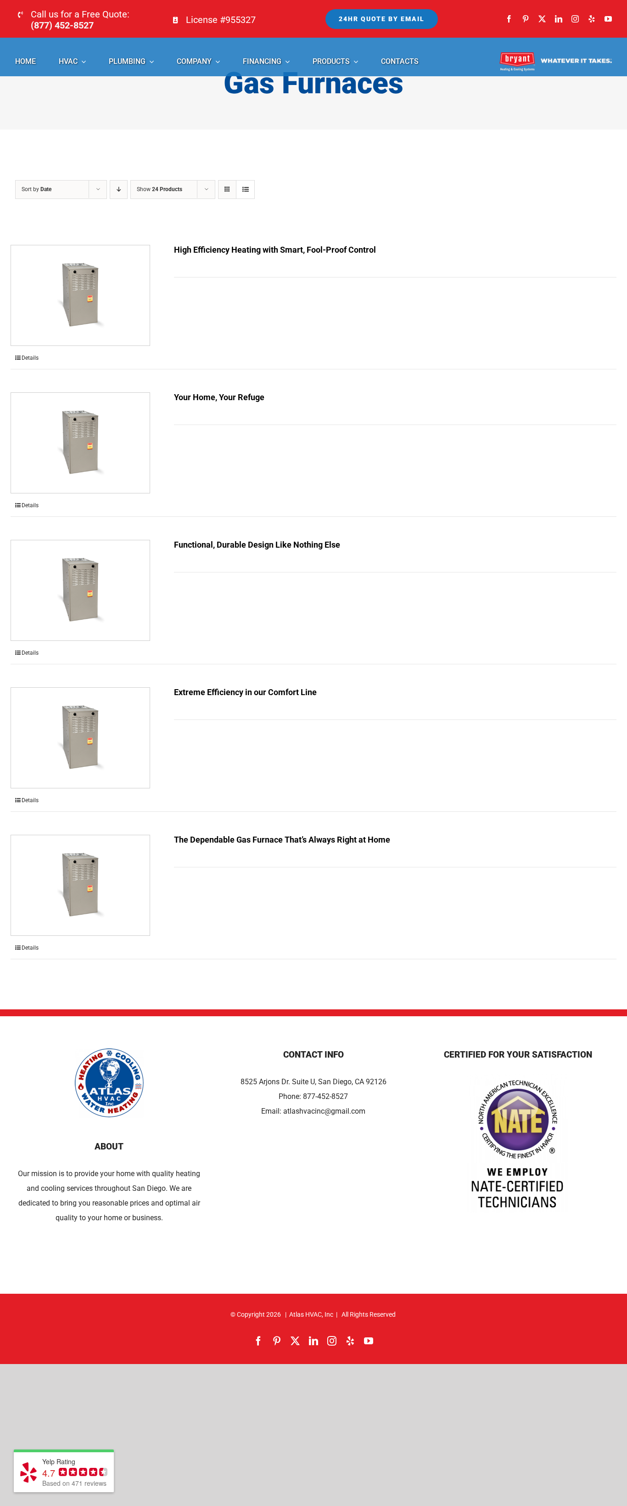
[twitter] (542, 19)
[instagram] (575, 19)
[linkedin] (558, 19)
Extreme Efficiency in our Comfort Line (245, 692)
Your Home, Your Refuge (219, 397)
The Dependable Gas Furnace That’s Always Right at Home (282, 839)
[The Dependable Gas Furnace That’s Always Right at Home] (80, 885)
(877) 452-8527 (62, 25)
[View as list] (245, 189)
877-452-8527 (325, 1096)
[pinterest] (525, 19)
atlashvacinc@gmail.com (324, 1111)
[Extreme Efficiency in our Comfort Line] (80, 737)
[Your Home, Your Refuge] (80, 442)
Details (30, 358)
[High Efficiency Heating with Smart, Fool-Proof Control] (80, 295)
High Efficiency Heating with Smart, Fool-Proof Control (275, 250)
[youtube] (608, 19)
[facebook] (509, 19)
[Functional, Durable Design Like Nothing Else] (80, 590)
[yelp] (591, 19)
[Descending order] (119, 189)
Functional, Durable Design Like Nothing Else (257, 544)
